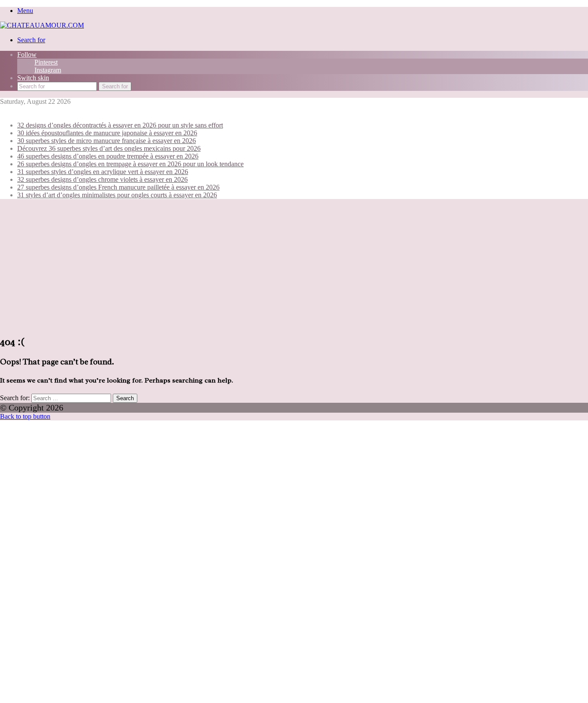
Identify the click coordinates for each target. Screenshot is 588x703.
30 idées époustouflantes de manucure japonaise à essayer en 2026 (107, 133)
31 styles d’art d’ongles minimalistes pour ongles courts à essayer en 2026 (117, 195)
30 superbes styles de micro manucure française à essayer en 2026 (106, 140)
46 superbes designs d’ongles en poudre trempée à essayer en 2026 (107, 156)
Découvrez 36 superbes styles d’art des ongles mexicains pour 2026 (109, 148)
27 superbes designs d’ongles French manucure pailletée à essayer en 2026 (118, 187)
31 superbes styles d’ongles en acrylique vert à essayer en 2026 (102, 171)
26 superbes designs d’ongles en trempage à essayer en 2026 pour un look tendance (130, 164)
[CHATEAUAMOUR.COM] (42, 25)
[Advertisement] (294, 266)
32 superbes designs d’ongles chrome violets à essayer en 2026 (102, 179)
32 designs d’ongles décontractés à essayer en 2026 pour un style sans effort (120, 125)
